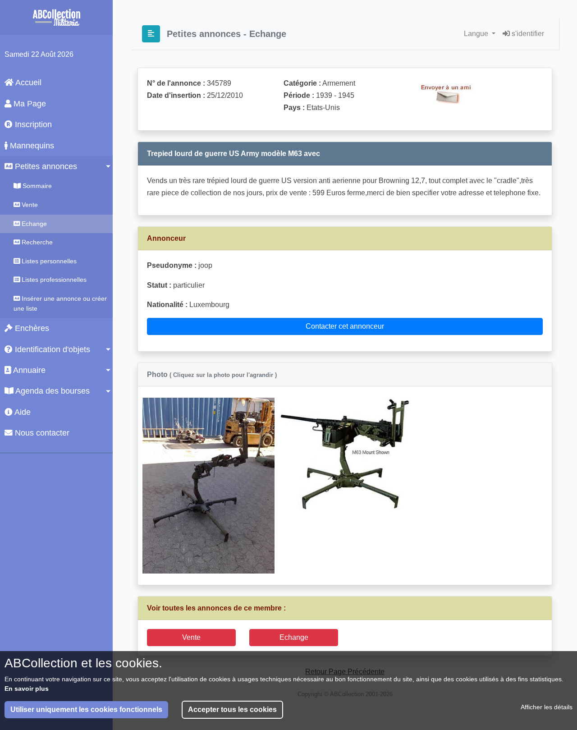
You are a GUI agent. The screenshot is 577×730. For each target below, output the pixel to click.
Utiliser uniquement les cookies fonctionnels (86, 709)
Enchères (31, 328)
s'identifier (527, 33)
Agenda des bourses (52, 390)
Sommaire (36, 185)
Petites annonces (45, 166)
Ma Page (28, 103)
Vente (29, 204)
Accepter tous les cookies (232, 709)
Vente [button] (191, 637)
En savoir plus (27, 688)
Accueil (27, 82)
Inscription (32, 124)
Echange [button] (293, 637)
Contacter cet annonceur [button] (345, 326)
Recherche (36, 242)
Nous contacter (41, 432)
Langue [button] (477, 33)
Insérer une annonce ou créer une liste (60, 303)
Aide (22, 412)
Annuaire (28, 370)
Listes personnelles (48, 261)
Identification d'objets (51, 349)
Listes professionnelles (53, 279)
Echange (33, 223)
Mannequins (31, 145)
